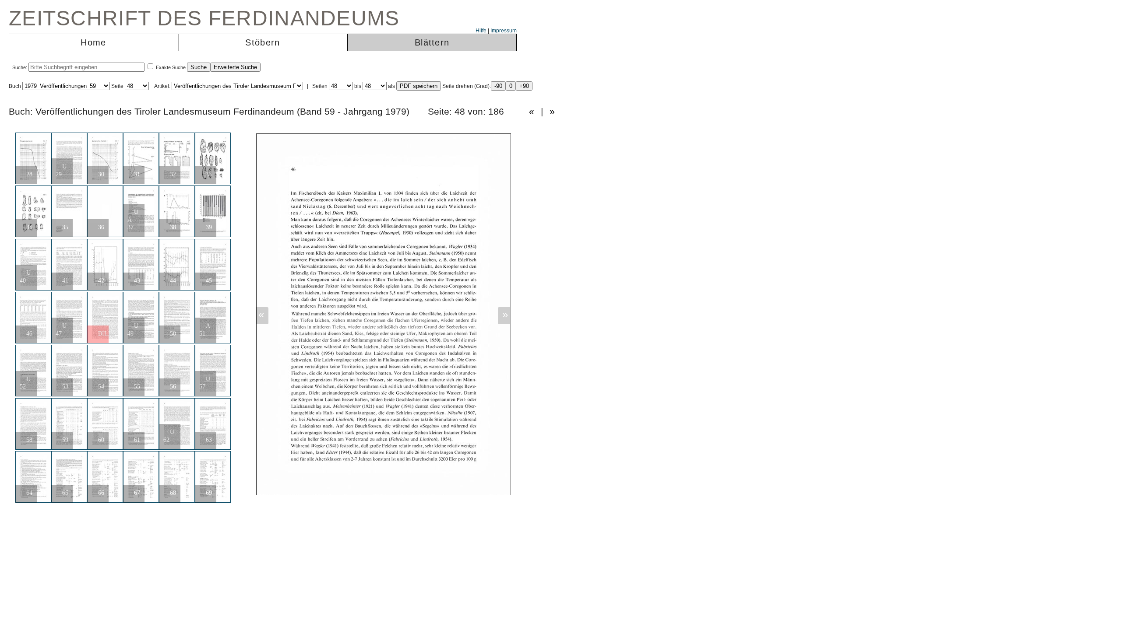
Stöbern (262, 42)
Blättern (432, 42)
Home (93, 42)
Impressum (503, 31)
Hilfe (481, 31)
